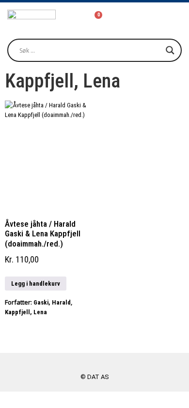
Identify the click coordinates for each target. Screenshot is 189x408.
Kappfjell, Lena (26, 312)
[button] (163, 18)
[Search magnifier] (170, 50)
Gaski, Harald (52, 302)
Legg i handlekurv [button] (35, 283)
